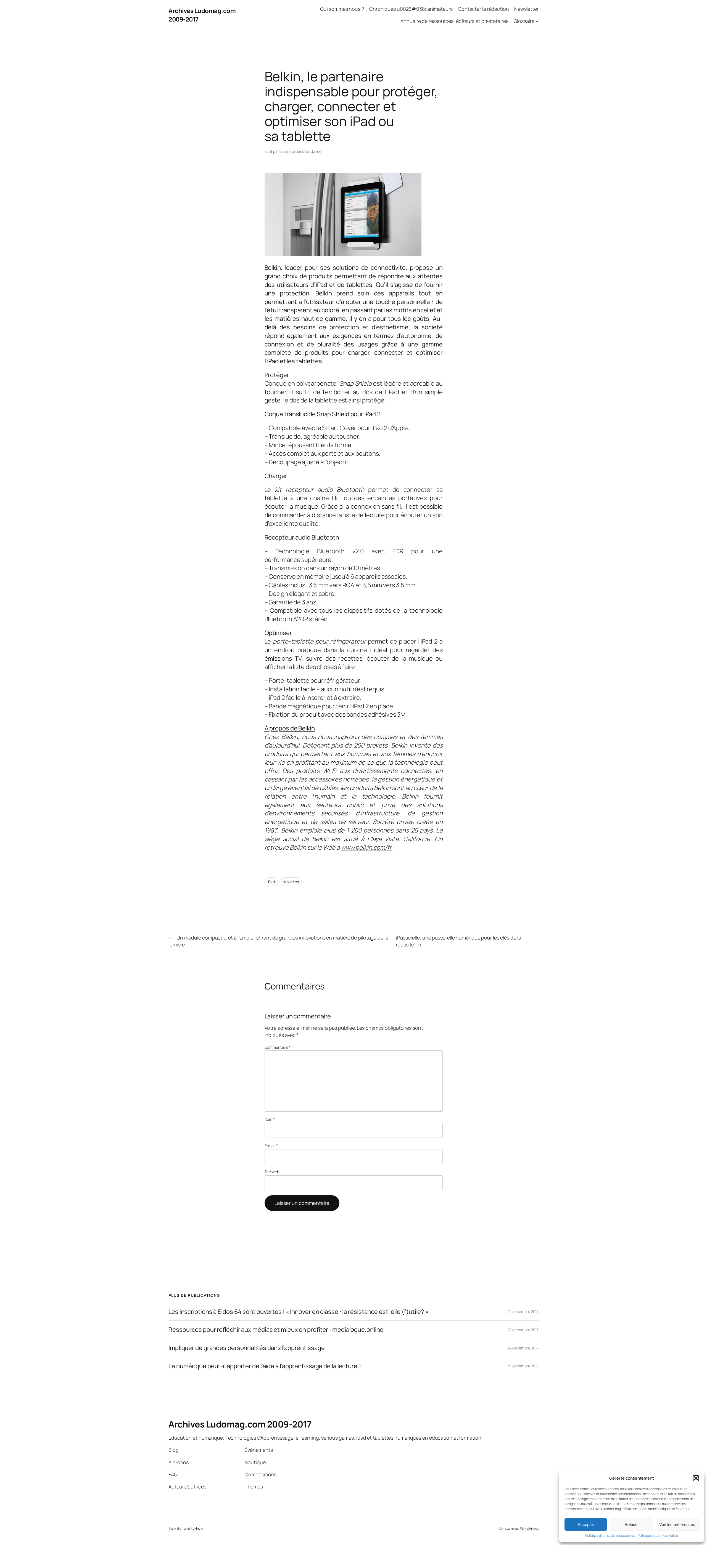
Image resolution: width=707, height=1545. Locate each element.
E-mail (271, 1145)
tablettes (291, 881)
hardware (313, 151)
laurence (287, 151)
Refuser (631, 1524)
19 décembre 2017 (523, 1365)
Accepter (586, 1524)
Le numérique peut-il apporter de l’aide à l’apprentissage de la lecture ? (265, 1366)
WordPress (529, 1528)
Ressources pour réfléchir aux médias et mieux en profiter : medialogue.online (275, 1329)
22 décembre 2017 (523, 1311)
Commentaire (278, 1047)
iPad (271, 881)
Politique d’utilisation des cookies (610, 1535)
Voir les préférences (677, 1524)
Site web (272, 1171)
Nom (270, 1119)
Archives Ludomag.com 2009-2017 (239, 1424)
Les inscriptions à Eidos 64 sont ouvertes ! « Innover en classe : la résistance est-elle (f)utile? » (298, 1311)
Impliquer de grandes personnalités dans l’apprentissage (246, 1347)
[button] (696, 1478)
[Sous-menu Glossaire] (537, 21)
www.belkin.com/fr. (366, 847)
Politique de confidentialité (658, 1535)
